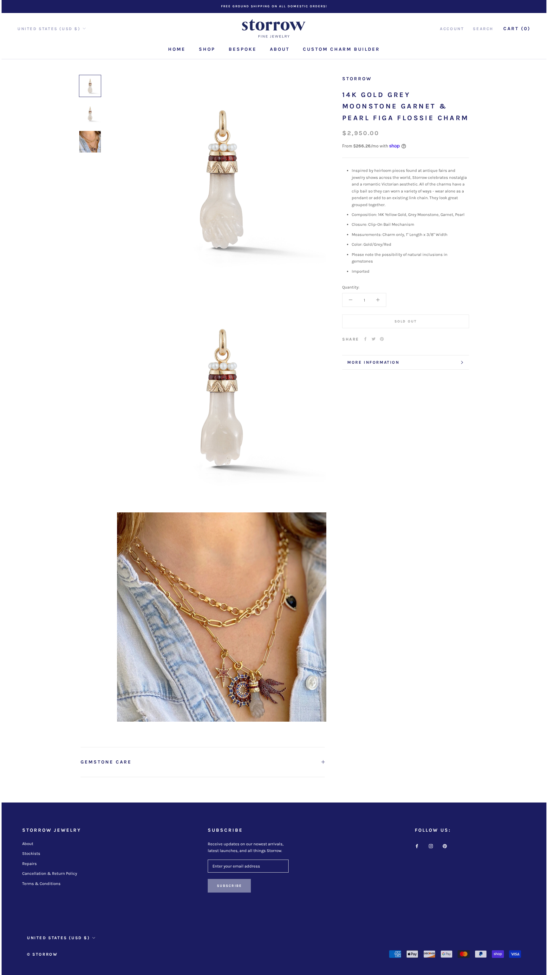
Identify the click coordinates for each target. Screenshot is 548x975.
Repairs (29, 863)
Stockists (31, 853)
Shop (207, 49)
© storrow (42, 954)
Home (177, 49)
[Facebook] (365, 339)
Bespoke (243, 49)
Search (483, 28)
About (280, 49)
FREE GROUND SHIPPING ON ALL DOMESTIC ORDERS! (274, 6)
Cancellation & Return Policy (49, 873)
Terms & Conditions (41, 883)
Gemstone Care (106, 762)
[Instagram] (431, 845)
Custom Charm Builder (341, 49)
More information (373, 362)
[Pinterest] (382, 339)
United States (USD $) (49, 28)
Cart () (517, 28)
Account (452, 28)
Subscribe (229, 886)
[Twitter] (373, 339)
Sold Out (406, 321)
